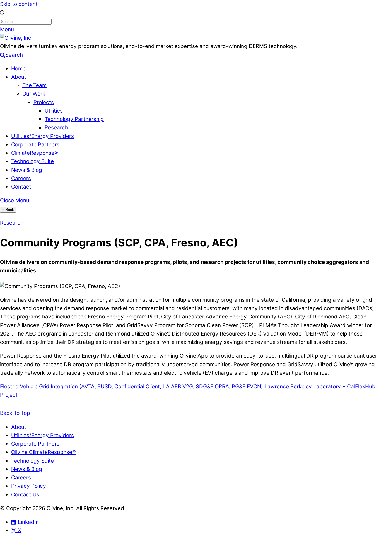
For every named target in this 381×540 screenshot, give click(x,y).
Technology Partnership (74, 119)
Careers (21, 178)
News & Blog (26, 170)
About (18, 77)
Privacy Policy (28, 486)
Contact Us (25, 494)
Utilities (54, 111)
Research (56, 127)
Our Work (33, 94)
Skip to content (19, 4)
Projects (43, 102)
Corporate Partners (35, 144)
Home (18, 68)
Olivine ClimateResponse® (43, 452)
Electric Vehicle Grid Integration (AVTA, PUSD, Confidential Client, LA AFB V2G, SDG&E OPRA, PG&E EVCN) (131, 386)
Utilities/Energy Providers (42, 136)
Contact (21, 187)
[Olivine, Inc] (15, 38)
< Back (8, 210)
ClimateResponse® (34, 153)
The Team (34, 85)
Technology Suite (32, 161)
